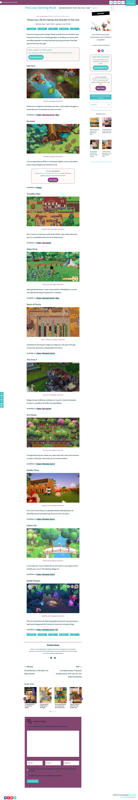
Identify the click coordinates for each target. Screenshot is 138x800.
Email (48, 763)
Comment (31, 729)
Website (67, 763)
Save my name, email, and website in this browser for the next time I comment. (52, 770)
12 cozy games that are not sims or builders (29, 706)
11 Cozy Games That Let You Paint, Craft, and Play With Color (106, 131)
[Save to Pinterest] (2, 398)
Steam (39, 115)
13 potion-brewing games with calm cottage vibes (74, 706)
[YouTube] (119, 2)
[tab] (50, 711)
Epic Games (46, 243)
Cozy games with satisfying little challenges (44, 706)
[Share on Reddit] (2, 402)
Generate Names (36, 57)
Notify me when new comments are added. (45, 776)
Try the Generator (100, 68)
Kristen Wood (41, 24)
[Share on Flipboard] (2, 406)
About (83, 8)
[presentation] (30, 695)
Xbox (57, 115)
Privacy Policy (132, 795)
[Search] (109, 105)
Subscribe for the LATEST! (10, 2)
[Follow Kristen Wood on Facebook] (51, 658)
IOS (56, 630)
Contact (88, 8)
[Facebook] (115, 2)
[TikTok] (123, 2)
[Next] (81, 698)
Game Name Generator (65, 8)
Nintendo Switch (48, 115)
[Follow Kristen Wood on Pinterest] (55, 658)
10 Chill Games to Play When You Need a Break (36, 670)
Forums (75, 8)
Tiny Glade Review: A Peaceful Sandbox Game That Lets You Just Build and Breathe (69, 672)
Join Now (53, 180)
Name (30, 763)
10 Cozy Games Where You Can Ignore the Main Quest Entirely (60, 706)
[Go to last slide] (25, 698)
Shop (79, 8)
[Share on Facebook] (2, 394)
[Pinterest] (111, 2)
